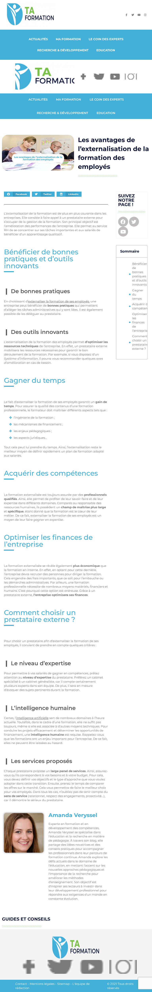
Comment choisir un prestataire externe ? (140, 342)
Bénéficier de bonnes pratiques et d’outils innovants (139, 274)
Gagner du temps (137, 294)
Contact (21, 984)
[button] (17, 194)
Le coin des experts (106, 39)
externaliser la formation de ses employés (58, 301)
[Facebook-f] (126, 15)
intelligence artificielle (32, 718)
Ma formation (68, 39)
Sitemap (63, 984)
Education (105, 50)
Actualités (38, 39)
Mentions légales (42, 984)
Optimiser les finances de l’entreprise (140, 322)
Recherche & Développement (62, 50)
